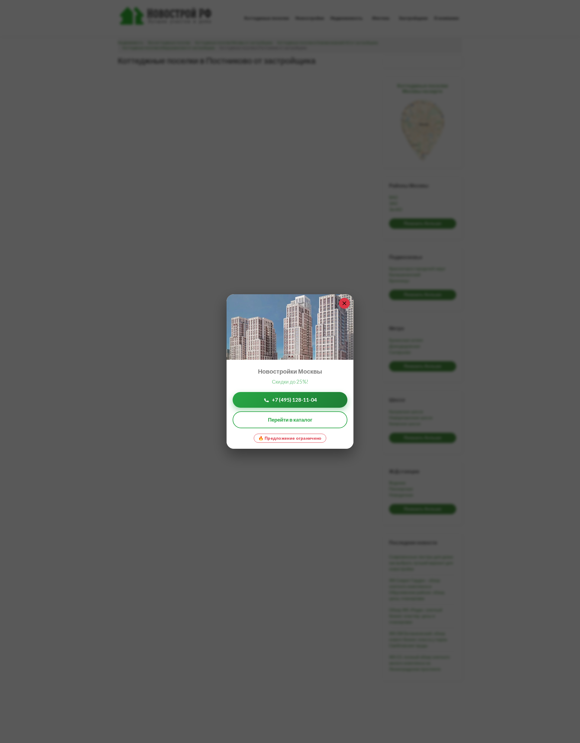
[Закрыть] (344, 303)
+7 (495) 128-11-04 (294, 400)
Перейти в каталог (290, 419)
